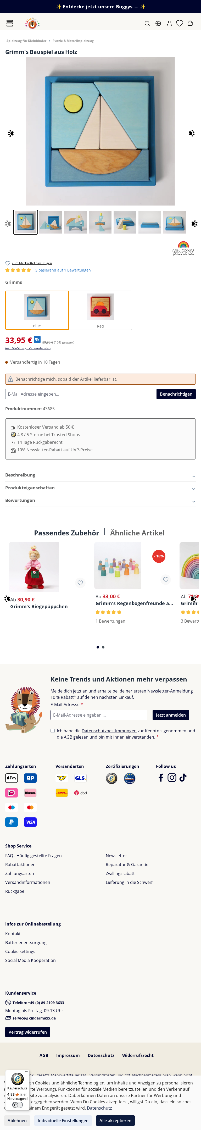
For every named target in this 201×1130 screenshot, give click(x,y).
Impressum (68, 1055)
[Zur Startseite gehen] (32, 23)
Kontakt (13, 934)
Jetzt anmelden (171, 715)
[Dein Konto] (170, 23)
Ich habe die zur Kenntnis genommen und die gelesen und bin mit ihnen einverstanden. (126, 734)
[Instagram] (172, 780)
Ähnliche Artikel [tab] (137, 533)
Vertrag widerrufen (28, 1032)
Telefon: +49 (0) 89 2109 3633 (38, 1002)
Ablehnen (17, 1120)
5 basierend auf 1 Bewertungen (48, 270)
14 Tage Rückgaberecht (40, 442)
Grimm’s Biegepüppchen (39, 606)
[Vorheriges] (6, 131)
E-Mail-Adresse (67, 704)
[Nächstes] (189, 131)
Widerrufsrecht (138, 1055)
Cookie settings (20, 951)
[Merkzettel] (180, 23)
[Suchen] (148, 23)
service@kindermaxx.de (34, 1018)
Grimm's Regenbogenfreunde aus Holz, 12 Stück (135, 603)
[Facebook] (161, 780)
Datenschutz (101, 1055)
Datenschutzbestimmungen (109, 731)
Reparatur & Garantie (127, 864)
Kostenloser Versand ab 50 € (45, 427)
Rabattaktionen (20, 864)
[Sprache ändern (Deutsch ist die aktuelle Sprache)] (159, 23)
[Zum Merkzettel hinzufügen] (80, 583)
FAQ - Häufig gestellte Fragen (33, 855)
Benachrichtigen (176, 394)
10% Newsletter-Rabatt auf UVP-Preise (55, 450)
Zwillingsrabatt (120, 873)
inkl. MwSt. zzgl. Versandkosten (28, 348)
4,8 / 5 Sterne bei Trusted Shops (48, 434)
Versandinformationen (27, 882)
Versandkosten (102, 1075)
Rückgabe (14, 891)
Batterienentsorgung (26, 942)
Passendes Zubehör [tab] (66, 533)
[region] (100, 146)
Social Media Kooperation (30, 960)
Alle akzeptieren (115, 1120)
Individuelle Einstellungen (63, 1120)
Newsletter (116, 855)
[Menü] (9, 23)
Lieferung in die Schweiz (129, 882)
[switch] (17, 1105)
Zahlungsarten (19, 873)
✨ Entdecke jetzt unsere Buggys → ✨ (101, 6)
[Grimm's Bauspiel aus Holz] (100, 131)
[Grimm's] (183, 248)
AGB (68, 737)
